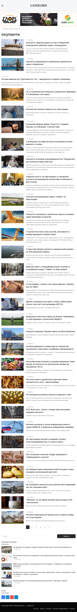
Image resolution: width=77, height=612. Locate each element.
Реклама (48, 608)
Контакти (72, 608)
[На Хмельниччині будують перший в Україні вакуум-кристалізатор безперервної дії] (6, 549)
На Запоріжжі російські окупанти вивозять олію (48, 395)
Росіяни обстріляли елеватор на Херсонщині (47, 109)
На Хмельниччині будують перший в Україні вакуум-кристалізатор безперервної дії (42, 547)
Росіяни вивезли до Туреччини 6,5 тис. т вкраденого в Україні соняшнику (35, 79)
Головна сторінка (7, 29)
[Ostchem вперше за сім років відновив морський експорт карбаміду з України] (6, 583)
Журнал (42, 608)
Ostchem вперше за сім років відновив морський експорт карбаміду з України (40, 581)
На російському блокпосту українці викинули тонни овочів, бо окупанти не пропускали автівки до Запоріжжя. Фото (50, 364)
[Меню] (2, 6)
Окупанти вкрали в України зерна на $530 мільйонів (50, 331)
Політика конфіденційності (60, 608)
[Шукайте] (75, 6)
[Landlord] (38, 5)
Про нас (36, 608)
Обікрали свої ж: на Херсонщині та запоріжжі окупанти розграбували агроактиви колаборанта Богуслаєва (49, 179)
